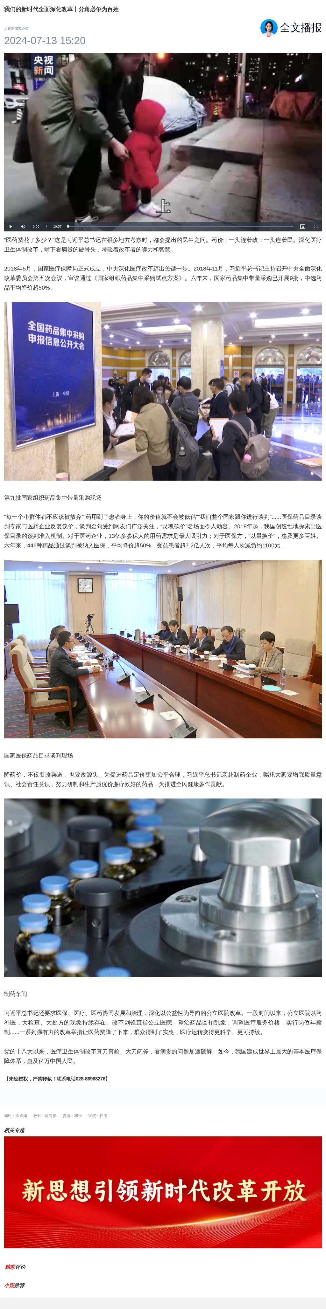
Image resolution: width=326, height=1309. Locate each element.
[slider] (180, 226)
